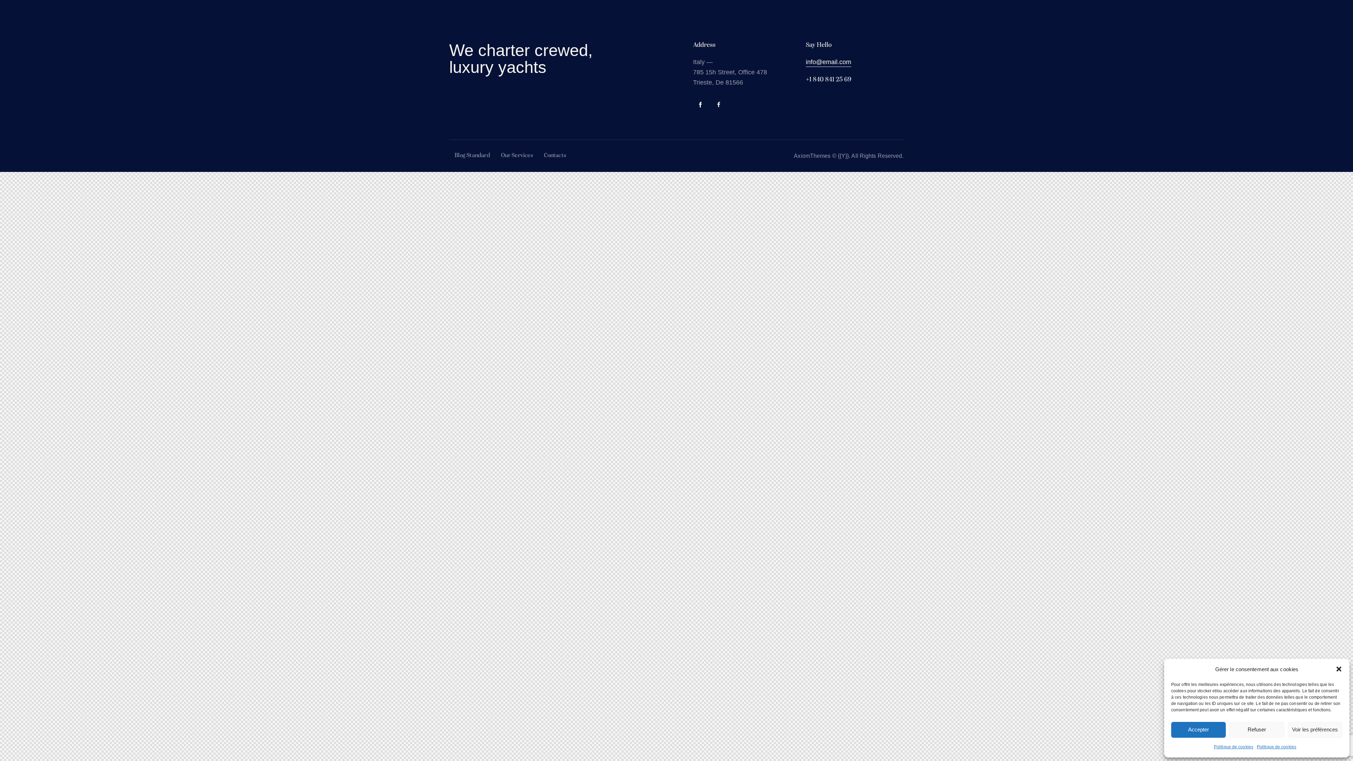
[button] (1338, 669)
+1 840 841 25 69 (828, 79)
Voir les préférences (1315, 729)
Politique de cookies (1233, 746)
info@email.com (828, 62)
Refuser (1257, 729)
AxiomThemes (812, 156)
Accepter (1198, 729)
